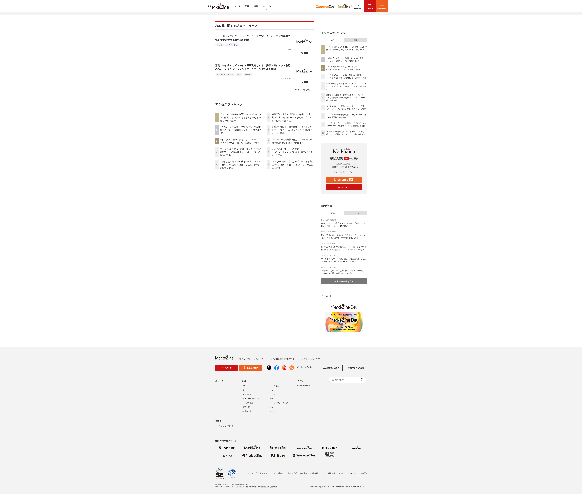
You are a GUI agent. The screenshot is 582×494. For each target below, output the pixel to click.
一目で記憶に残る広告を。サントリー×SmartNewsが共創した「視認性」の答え (240, 141)
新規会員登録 (345, 179)
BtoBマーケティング (250, 398)
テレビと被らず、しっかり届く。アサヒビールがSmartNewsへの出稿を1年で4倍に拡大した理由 (292, 152)
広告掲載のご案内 (331, 367)
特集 (256, 6)
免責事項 (303, 473)
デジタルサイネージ (225, 74)
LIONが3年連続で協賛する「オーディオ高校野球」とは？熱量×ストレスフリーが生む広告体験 (292, 164)
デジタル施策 (247, 402)
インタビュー (275, 385)
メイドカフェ (231, 45)
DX (243, 385)
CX (243, 390)
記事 (247, 6)
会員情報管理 (291, 473)
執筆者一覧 (247, 411)
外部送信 (363, 473)
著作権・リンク (262, 473)
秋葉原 (219, 45)
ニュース (236, 6)
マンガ (272, 390)
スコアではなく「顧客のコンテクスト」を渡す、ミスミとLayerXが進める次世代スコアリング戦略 (292, 130)
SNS (272, 411)
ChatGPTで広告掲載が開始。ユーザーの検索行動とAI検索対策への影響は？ (292, 141)
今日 (333, 40)
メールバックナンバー (345, 172)
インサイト (247, 394)
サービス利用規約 (328, 473)
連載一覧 (246, 407)
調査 (271, 398)
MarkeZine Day (303, 385)
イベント (267, 6)
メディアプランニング (279, 402)
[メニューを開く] (200, 6)
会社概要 (314, 473)
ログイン (345, 187)
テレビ (272, 407)
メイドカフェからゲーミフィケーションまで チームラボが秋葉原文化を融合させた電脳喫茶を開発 (252, 37)
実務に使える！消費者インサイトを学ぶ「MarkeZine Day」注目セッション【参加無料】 (343, 224)
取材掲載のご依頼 (355, 367)
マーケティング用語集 (224, 426)
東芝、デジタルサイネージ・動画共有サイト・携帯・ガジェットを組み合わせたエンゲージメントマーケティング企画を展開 (252, 67)
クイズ (272, 394)
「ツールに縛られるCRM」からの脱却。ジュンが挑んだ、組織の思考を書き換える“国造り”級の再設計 (240, 117)
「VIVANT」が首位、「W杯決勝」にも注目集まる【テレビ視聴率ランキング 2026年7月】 (240, 130)
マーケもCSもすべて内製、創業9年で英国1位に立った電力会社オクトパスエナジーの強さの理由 (240, 152)
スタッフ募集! (277, 473)
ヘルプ (250, 473)
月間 (355, 40)
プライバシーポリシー (347, 473)
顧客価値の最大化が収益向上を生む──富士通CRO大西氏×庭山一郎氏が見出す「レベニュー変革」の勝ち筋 (293, 117)
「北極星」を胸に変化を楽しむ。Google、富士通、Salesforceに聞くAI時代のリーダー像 (342, 271)
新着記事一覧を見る (344, 281)
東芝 (239, 74)
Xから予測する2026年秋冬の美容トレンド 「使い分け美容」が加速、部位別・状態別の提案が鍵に (241, 164)
